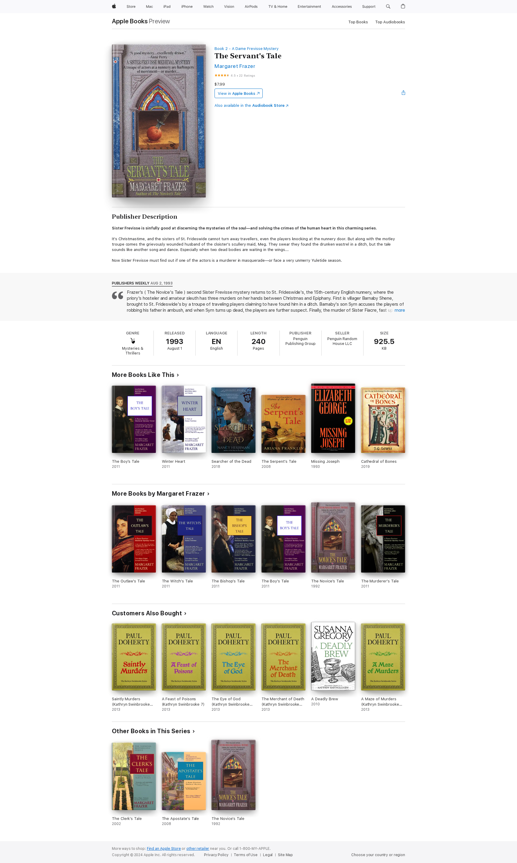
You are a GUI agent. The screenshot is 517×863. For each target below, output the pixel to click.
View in (236, 93)
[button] (388, 6)
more (400, 310)
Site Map (285, 855)
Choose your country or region (378, 855)
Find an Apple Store (164, 849)
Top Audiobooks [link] (390, 22)
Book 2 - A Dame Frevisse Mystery (247, 48)
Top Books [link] (358, 22)
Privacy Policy (216, 855)
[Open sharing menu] (403, 93)
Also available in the (250, 105)
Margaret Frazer (235, 66)
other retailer (197, 849)
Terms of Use (246, 855)
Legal (268, 855)
